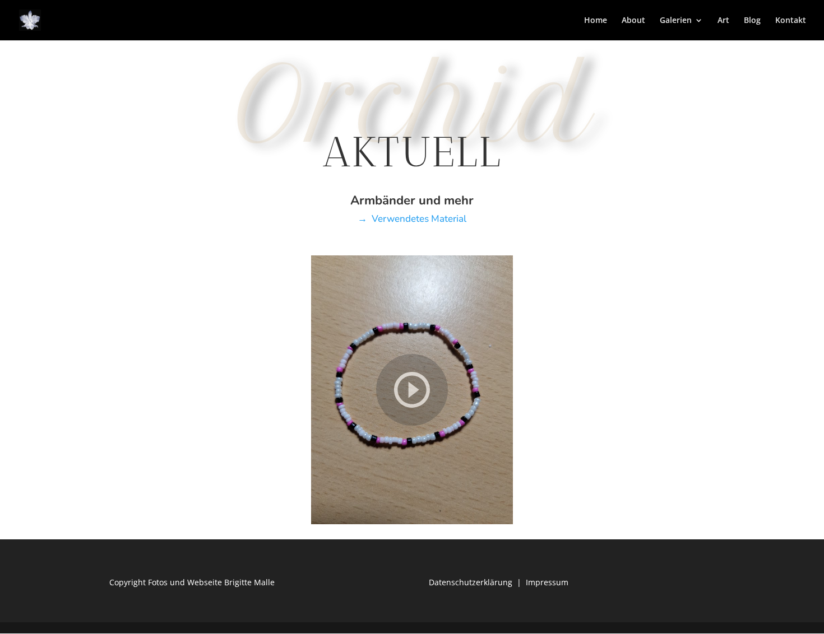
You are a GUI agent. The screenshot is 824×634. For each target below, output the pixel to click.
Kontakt (790, 20)
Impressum (547, 582)
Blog (752, 20)
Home (595, 20)
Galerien (676, 20)
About (633, 20)
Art (723, 20)
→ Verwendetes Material (412, 218)
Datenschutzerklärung (470, 582)
